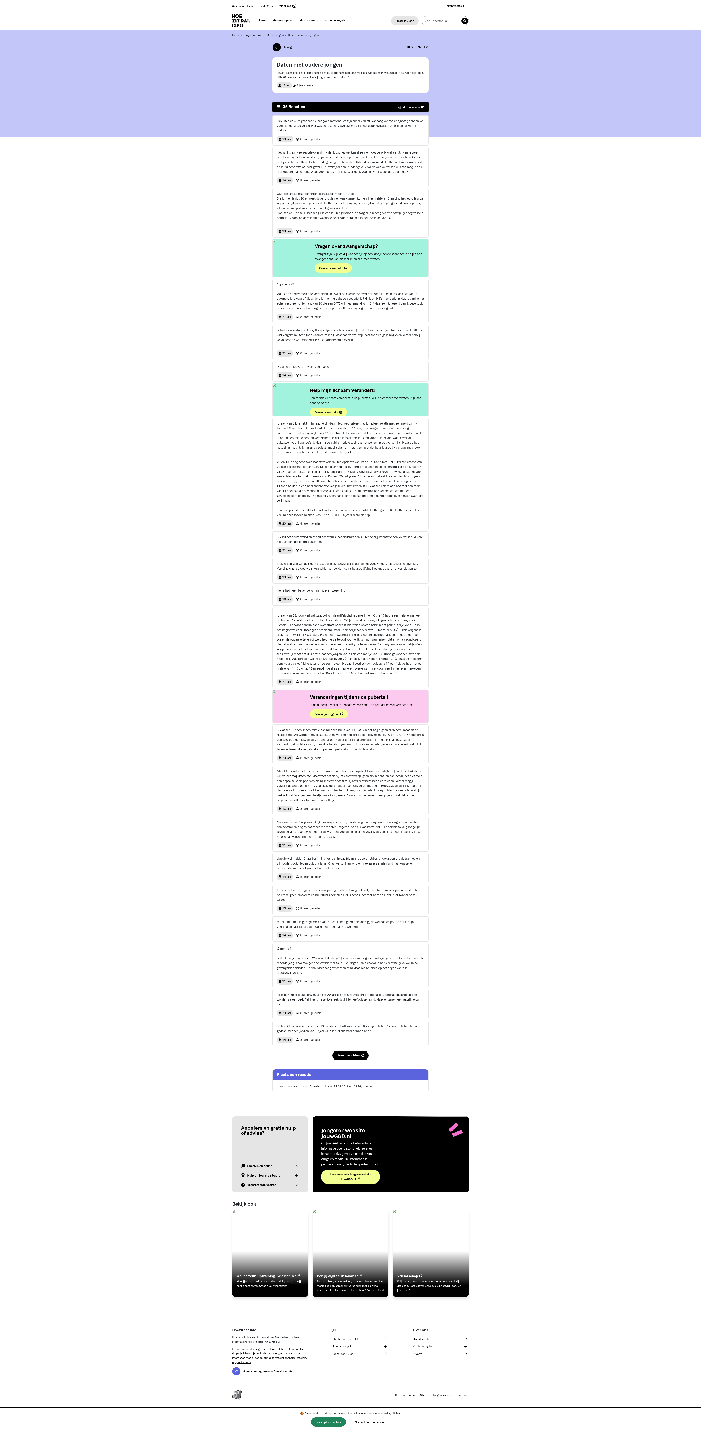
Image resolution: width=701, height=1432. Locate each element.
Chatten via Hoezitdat (345, 1339)
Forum (263, 20)
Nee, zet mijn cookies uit (370, 1422)
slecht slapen (270, 1353)
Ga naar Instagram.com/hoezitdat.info (268, 1371)
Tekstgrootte (453, 6)
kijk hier (396, 1413)
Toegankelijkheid (443, 1395)
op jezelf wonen (241, 1362)
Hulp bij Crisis (266, 5)
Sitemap (425, 1395)
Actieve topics (282, 20)
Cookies (412, 1395)
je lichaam (246, 1353)
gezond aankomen (290, 1353)
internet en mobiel (243, 1358)
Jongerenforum (253, 35)
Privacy (417, 1354)
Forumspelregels (334, 20)
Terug (282, 48)
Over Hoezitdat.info (242, 5)
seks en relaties (276, 1349)
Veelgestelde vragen (261, 1185)
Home (236, 35)
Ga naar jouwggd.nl (331, 715)
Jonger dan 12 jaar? (344, 1354)
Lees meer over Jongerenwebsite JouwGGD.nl (351, 1177)
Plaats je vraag (405, 21)
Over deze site (421, 1339)
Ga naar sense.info (335, 269)
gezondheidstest (290, 1358)
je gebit (257, 1353)
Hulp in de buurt (307, 20)
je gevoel (261, 1349)
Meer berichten (349, 1055)
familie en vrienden (243, 1349)
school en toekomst (267, 1358)
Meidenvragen (275, 35)
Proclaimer (462, 1395)
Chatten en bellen (259, 1166)
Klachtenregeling (423, 1346)
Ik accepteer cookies (328, 1422)
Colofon (400, 1395)
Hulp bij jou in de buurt (263, 1175)
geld (303, 1358)
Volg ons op (285, 6)
